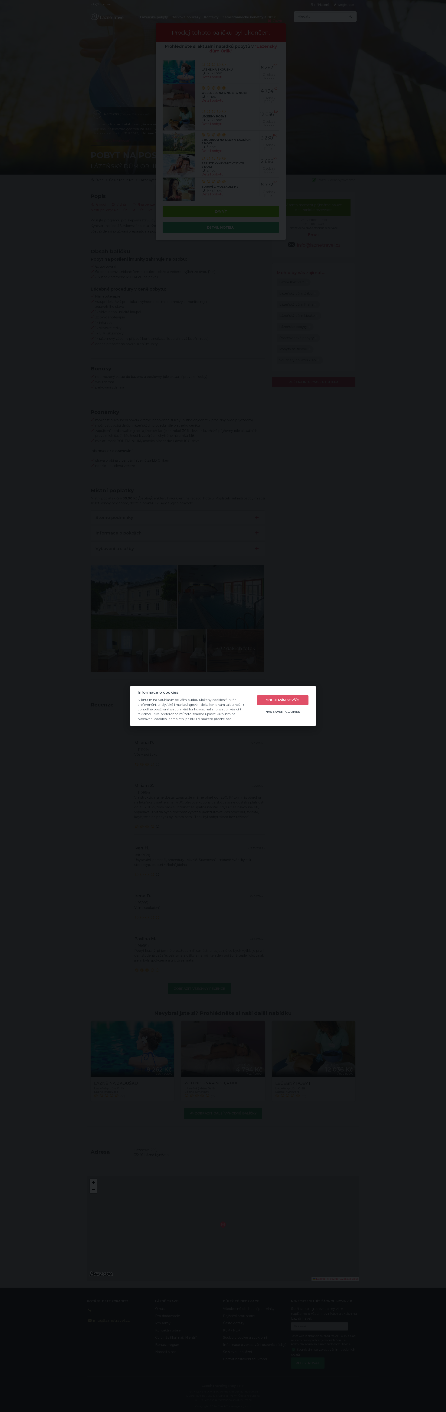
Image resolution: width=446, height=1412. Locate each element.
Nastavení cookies (283, 711)
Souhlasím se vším (282, 700)
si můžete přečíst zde (214, 719)
